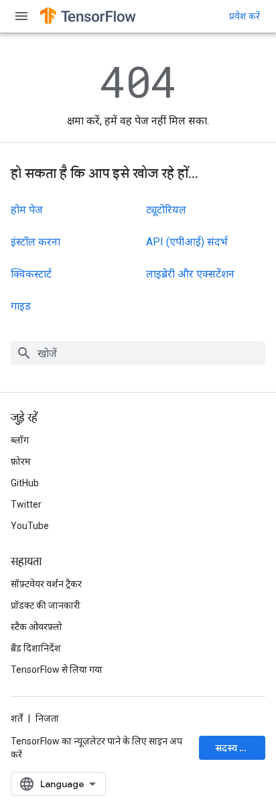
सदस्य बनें (233, 748)
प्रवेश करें (244, 16)
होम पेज (27, 209)
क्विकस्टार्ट (31, 274)
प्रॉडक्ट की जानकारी (45, 605)
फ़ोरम (21, 461)
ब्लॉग (20, 440)
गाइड (21, 306)
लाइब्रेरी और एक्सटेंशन (190, 274)
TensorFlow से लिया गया (56, 669)
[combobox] (138, 353)
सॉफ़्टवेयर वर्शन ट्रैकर (46, 584)
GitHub (25, 483)
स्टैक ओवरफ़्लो (36, 626)
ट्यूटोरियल (166, 209)
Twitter (26, 504)
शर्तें (17, 718)
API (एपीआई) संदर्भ (187, 241)
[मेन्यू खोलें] (21, 16)
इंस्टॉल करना (35, 241)
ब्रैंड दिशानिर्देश (36, 648)
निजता (47, 718)
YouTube (30, 525)
